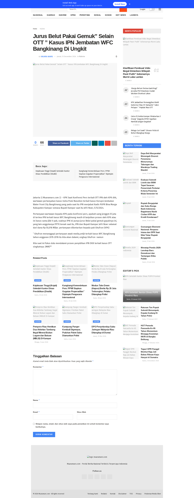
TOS (131, 494)
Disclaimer (122, 494)
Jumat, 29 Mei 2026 (99, 336)
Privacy (138, 494)
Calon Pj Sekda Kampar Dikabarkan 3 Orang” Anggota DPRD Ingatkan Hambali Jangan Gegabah (146, 119)
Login (142, 9)
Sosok (108, 15)
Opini (73, 15)
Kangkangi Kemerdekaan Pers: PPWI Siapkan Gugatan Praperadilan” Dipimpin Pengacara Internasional (96, 174)
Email (36, 412)
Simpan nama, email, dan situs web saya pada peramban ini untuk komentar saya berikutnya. (72, 425)
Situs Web (81, 412)
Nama (36, 400)
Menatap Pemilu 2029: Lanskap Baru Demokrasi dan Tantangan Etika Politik (151, 253)
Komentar (38, 367)
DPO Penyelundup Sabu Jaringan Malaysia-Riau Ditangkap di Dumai (103, 330)
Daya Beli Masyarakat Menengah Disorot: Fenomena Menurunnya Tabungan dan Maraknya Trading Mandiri (151, 161)
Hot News (121, 15)
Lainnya (134, 15)
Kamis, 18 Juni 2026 (99, 298)
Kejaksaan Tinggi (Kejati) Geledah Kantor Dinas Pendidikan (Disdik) (45, 288)
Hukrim (82, 56)
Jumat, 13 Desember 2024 (66, 56)
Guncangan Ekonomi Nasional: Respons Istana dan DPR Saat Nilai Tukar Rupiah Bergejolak (150, 232)
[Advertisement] (11, 40)
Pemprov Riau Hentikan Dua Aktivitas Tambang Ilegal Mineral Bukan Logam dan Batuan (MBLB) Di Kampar (44, 333)
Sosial (97, 15)
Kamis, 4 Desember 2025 (150, 361)
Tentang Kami (92, 494)
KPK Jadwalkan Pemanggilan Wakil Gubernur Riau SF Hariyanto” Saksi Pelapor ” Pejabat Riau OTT (145, 105)
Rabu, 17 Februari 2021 (149, 319)
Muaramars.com (44, 494)
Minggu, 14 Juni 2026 (41, 342)
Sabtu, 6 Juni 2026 (69, 339)
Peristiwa (85, 15)
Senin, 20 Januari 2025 (133, 299)
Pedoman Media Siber (152, 494)
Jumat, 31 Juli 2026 (148, 173)
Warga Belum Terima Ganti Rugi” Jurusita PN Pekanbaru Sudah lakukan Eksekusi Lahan (144, 91)
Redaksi (104, 494)
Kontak (112, 494)
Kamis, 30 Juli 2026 (40, 295)
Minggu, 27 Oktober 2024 (150, 343)
